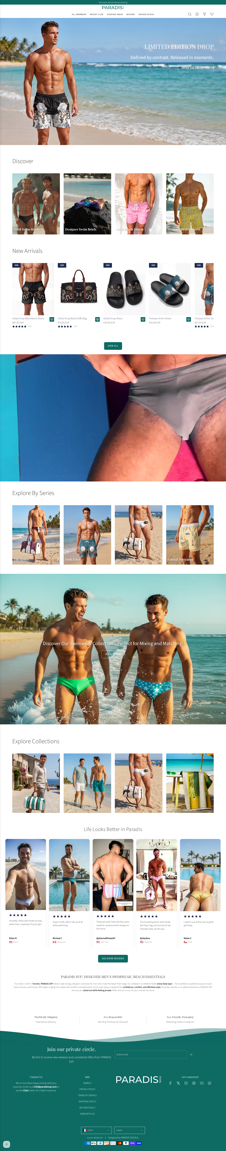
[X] (178, 1083)
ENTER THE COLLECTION (196, 68)
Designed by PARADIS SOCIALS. (123, 1137)
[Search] (189, 14)
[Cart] (212, 14)
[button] (15, 298)
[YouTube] (201, 1083)
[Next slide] (214, 893)
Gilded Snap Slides (112, 318)
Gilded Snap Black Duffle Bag (72, 318)
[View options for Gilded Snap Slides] (143, 319)
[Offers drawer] (204, 14)
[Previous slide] (12, 893)
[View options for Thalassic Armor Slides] (188, 319)
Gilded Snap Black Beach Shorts (28, 318)
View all (113, 346)
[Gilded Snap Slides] (124, 289)
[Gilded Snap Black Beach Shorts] (33, 289)
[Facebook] (170, 1083)
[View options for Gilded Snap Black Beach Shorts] (52, 319)
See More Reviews (113, 958)
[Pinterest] (194, 1083)
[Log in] (197, 14)
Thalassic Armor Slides (160, 318)
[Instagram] (186, 1083)
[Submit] (190, 1054)
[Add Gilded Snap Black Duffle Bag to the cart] (97, 319)
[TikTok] (209, 1083)
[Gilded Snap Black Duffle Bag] (79, 289)
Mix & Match (113, 654)
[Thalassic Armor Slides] (170, 289)
